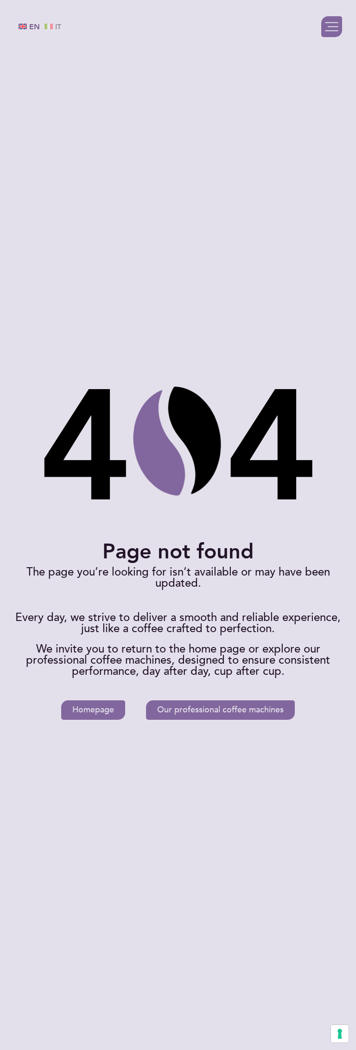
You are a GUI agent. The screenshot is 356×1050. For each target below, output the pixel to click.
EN (33, 27)
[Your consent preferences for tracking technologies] (340, 1034)
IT (57, 27)
